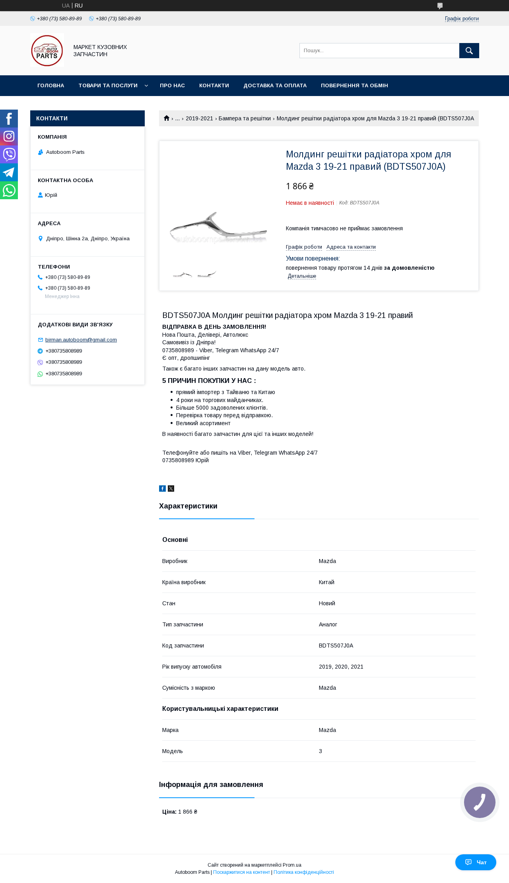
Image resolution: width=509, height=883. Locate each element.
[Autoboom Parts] (47, 65)
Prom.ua (292, 865)
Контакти (214, 85)
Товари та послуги (108, 85)
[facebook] (162, 490)
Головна (50, 85)
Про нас (172, 85)
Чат (482, 862)
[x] (171, 490)
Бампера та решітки (245, 118)
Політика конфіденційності (304, 872)
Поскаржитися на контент (241, 872)
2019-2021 (199, 118)
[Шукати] (469, 50)
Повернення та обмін (354, 85)
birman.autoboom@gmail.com (81, 340)
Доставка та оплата (275, 85)
